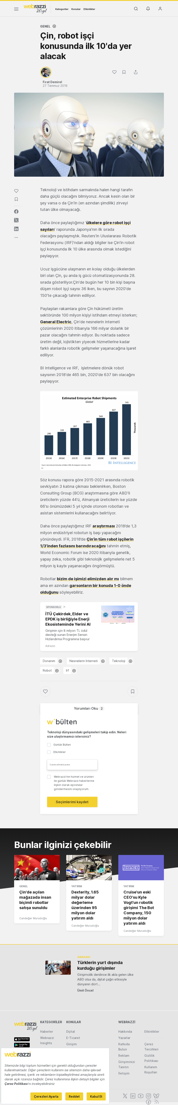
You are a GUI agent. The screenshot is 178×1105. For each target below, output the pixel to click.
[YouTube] (140, 1095)
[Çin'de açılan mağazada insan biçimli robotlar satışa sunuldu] (37, 867)
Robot (47, 670)
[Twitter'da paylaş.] (16, 220)
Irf (67, 670)
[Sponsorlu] (117, 615)
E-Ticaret (73, 1038)
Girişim (71, 1044)
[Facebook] (148, 1101)
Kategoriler (61, 9)
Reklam (123, 1055)
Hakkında (125, 1031)
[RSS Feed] (155, 1101)
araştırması (103, 526)
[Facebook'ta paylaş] (16, 211)
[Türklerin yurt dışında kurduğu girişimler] (58, 968)
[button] (89, 430)
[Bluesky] (155, 1095)
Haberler (46, 1031)
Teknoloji (118, 661)
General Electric (55, 322)
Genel (45, 26)
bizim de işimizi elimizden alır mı (88, 579)
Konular (76, 9)
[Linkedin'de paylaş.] (16, 229)
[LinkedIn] (132, 1095)
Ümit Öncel (85, 990)
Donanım (49, 661)
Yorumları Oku (88, 708)
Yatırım (76, 886)
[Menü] (16, 10)
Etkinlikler (89, 9)
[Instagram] (148, 1095)
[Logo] (35, 8)
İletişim (124, 1073)
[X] (124, 1095)
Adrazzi (50, 646)
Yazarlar (124, 1038)
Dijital (70, 1031)
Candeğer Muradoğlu (33, 918)
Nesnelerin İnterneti (83, 661)
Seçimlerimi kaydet (72, 802)
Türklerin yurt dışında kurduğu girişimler (100, 965)
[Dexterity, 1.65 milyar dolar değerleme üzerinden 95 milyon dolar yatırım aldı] (89, 867)
